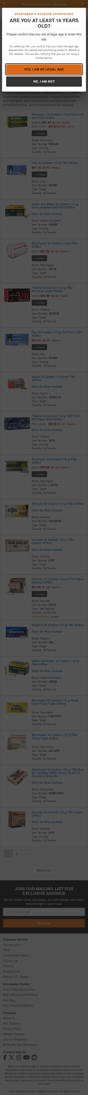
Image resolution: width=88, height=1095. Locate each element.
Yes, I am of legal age (44, 69)
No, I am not (44, 81)
